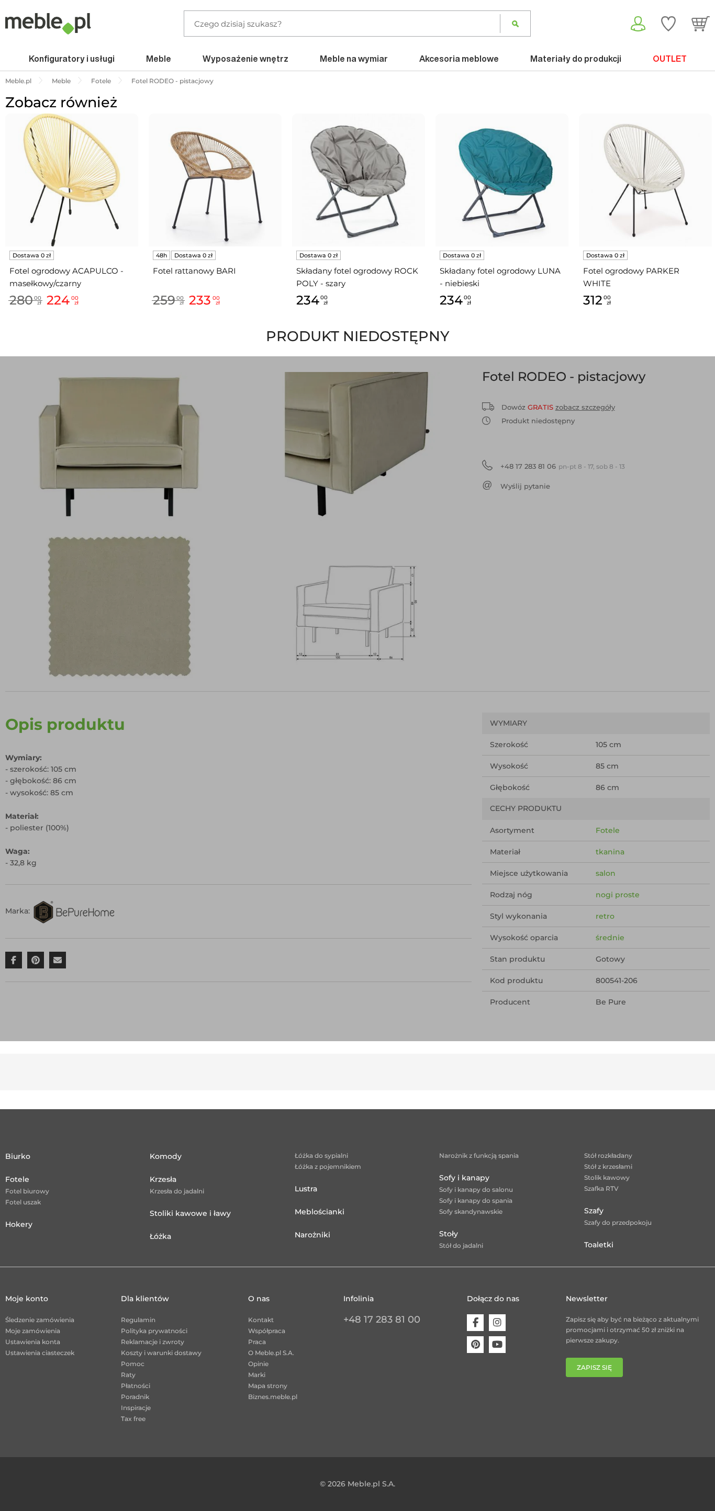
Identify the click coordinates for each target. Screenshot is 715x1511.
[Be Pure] (74, 911)
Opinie (258, 1364)
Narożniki (312, 1234)
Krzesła (163, 1179)
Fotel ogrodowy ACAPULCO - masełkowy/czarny (66, 277)
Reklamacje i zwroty (152, 1342)
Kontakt (261, 1320)
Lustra (306, 1188)
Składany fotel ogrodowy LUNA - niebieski (500, 277)
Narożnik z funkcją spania (479, 1155)
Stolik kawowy (607, 1177)
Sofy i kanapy (464, 1177)
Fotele (608, 830)
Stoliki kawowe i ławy (190, 1213)
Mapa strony (267, 1386)
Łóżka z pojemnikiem (328, 1166)
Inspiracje (136, 1408)
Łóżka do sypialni (321, 1155)
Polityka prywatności (154, 1331)
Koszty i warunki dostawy (161, 1353)
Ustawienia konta (32, 1342)
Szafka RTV (601, 1188)
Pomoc (132, 1364)
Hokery (18, 1224)
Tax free (133, 1419)
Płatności (135, 1386)
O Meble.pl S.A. (271, 1353)
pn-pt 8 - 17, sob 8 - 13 (562, 466)
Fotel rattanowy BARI (194, 271)
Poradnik (135, 1397)
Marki (256, 1375)
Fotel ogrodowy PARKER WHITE (631, 277)
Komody (166, 1156)
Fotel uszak (23, 1202)
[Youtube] (497, 1344)
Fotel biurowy (27, 1191)
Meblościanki (319, 1211)
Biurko (17, 1156)
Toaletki (598, 1244)
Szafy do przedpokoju (618, 1222)
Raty (128, 1375)
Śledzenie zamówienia (39, 1320)
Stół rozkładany (608, 1155)
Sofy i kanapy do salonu (476, 1189)
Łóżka (160, 1236)
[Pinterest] (475, 1344)
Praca (257, 1342)
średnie (610, 937)
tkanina (610, 851)
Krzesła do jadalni (177, 1191)
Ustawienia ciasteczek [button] (39, 1353)
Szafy (594, 1210)
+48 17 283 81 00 (381, 1319)
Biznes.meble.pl (272, 1397)
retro (605, 916)
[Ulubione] (668, 23)
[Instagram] (497, 1322)
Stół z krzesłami (608, 1166)
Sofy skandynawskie (470, 1211)
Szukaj (515, 23)
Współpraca (266, 1331)
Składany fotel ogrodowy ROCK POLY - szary (357, 277)
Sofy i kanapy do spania (475, 1200)
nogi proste (618, 894)
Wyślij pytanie (525, 486)
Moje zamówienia (32, 1331)
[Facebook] (475, 1322)
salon (606, 873)
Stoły (448, 1233)
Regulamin (138, 1320)
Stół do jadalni (461, 1245)
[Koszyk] (700, 23)
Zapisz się (594, 1367)
